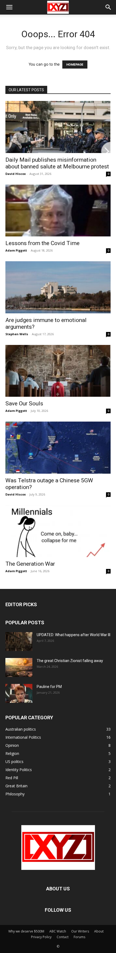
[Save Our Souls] (58, 371)
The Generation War (30, 564)
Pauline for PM (49, 686)
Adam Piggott (16, 250)
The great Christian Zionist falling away (70, 661)
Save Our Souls (24, 403)
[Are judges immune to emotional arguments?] (58, 287)
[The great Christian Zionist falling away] (18, 667)
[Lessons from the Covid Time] (58, 211)
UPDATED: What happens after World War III (73, 635)
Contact (63, 937)
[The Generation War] (58, 531)
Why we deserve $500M (26, 931)
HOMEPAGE (74, 64)
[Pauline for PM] (18, 693)
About (99, 931)
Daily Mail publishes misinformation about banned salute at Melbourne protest (57, 163)
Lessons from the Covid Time (42, 243)
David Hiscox (15, 174)
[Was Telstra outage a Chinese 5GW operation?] (58, 448)
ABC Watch (57, 931)
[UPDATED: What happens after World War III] (18, 641)
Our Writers (80, 931)
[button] (9, 7)
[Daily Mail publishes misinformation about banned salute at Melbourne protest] (58, 127)
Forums (79, 937)
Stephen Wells (16, 334)
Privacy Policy (41, 937)
